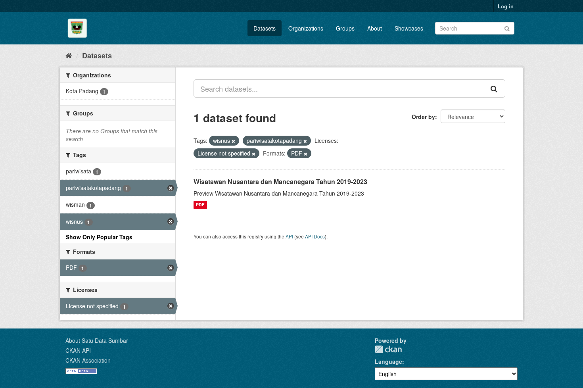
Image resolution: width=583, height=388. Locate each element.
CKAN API (78, 350)
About (374, 28)
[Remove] (233, 141)
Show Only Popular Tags (99, 237)
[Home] (68, 55)
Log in (506, 6)
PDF (200, 205)
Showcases (409, 28)
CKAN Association (88, 360)
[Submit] (507, 27)
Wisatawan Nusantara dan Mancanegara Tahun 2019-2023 (280, 181)
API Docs (315, 236)
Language (388, 361)
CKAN (388, 349)
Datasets (264, 28)
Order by (423, 117)
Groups (345, 28)
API (289, 236)
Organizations (305, 28)
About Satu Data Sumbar (96, 340)
